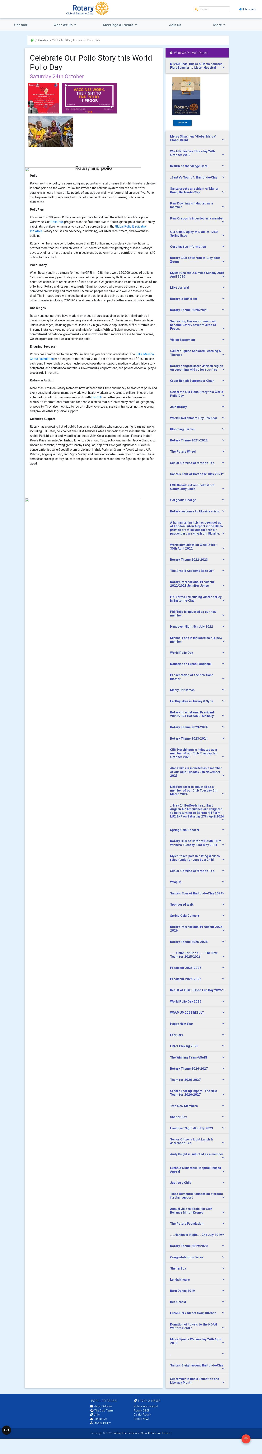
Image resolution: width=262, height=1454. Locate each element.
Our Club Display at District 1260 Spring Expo (194, 233)
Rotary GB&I (141, 1410)
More (217, 25)
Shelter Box (178, 1117)
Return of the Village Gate (189, 166)
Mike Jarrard (179, 287)
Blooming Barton (182, 429)
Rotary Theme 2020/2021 (189, 310)
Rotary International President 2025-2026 (197, 928)
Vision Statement (182, 340)
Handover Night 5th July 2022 (191, 626)
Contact (20, 25)
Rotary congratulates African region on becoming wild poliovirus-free (196, 367)
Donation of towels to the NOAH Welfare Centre (193, 1326)
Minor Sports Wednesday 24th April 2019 (195, 1341)
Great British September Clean (192, 381)
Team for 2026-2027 (185, 1080)
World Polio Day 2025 (185, 1001)
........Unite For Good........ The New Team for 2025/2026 (194, 954)
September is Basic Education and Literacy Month (194, 1380)
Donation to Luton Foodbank (191, 664)
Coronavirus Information (188, 247)
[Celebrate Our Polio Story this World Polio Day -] (89, 98)
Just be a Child (180, 1183)
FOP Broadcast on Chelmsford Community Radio (192, 487)
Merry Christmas (182, 690)
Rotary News (141, 1419)
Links (97, 1414)
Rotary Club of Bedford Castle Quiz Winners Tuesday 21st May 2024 (195, 843)
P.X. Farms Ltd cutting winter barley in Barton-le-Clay (196, 598)
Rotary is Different (183, 299)
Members (249, 9)
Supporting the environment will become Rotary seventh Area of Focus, (193, 324)
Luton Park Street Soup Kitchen (193, 1313)
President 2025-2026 (185, 968)
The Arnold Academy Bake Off (192, 571)
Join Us (175, 25)
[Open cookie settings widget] (6, 1430)
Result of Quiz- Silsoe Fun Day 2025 (196, 990)
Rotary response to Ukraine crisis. (195, 511)
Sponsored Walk (182, 904)
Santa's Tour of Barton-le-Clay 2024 (196, 893)
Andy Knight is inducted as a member (196, 1154)
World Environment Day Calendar (193, 418)
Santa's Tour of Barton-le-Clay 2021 (196, 474)
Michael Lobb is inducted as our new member (196, 639)
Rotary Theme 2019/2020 (189, 1246)
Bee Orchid (178, 1302)
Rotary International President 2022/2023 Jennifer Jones (192, 583)
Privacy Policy (102, 1423)
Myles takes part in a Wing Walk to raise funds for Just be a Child (195, 858)
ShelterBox (178, 1268)
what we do (63, 25)
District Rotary (142, 1414)
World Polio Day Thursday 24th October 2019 (192, 153)
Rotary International (146, 1406)
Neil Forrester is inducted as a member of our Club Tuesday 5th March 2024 (193, 790)
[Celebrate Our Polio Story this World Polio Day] (43, 98)
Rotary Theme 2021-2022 (189, 440)
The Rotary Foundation (186, 1223)
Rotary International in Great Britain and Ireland (141, 1433)
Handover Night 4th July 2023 (191, 1128)
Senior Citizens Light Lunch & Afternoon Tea (191, 1141)
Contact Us (100, 1419)
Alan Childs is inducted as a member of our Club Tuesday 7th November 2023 (196, 771)
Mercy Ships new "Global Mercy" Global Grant (193, 138)
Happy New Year (181, 1024)
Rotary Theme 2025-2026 (189, 942)
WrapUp (175, 882)
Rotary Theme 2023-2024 (189, 727)
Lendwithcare (180, 1279)
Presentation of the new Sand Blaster (191, 677)
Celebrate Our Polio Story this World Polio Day (196, 393)
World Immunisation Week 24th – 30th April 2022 (194, 546)
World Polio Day (181, 653)
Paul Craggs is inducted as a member (197, 218)
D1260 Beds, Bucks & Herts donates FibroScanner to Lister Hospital (196, 65)
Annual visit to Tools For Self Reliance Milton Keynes (191, 1210)
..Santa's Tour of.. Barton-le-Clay (193, 177)
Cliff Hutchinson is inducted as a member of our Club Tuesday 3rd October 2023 (193, 753)
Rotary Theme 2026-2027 (189, 1068)
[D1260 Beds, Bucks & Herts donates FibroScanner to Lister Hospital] (186, 96)
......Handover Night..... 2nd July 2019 (196, 1235)
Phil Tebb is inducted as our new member (193, 613)
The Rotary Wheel (183, 451)
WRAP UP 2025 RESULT (187, 1012)
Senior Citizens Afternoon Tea (192, 463)
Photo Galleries (102, 1406)
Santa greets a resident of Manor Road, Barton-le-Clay (194, 190)
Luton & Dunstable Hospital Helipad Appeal (195, 1169)
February (176, 1035)
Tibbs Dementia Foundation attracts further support (196, 1195)
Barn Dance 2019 (182, 1291)
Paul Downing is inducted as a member (191, 205)
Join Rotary (178, 407)
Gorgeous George (183, 500)
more (181, 122)
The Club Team (103, 1410)
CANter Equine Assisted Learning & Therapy (195, 352)
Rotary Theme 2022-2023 (189, 559)
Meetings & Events (118, 25)
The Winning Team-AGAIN (188, 1057)
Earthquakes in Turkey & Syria (191, 701)
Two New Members (184, 1106)
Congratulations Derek (186, 1257)
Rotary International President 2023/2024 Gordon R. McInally (192, 714)
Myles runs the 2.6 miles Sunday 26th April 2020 (197, 274)
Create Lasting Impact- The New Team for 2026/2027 (193, 1092)
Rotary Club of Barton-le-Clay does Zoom (195, 259)
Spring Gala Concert (184, 830)
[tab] (197, 65)
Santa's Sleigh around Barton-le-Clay (196, 1365)
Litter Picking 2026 (184, 1046)
